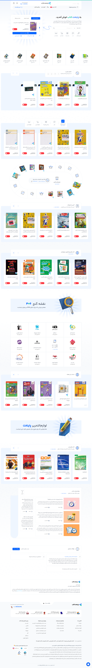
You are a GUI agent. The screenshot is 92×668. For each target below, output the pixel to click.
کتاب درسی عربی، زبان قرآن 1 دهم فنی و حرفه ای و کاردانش (29, 148)
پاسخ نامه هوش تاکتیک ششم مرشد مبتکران (64, 278)
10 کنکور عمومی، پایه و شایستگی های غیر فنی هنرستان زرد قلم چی (64, 148)
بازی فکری (59, 61)
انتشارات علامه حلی (19, 362)
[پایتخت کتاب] (46, 3)
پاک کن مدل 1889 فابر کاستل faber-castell (30, 99)
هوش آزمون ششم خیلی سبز (41, 633)
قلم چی (27, 626)
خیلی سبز (72, 362)
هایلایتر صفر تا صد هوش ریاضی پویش (29, 278)
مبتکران (27, 628)
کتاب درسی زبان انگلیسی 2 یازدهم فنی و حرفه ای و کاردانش (12, 148)
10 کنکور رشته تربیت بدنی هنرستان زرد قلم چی (80, 148)
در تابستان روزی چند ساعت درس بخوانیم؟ (55, 499)
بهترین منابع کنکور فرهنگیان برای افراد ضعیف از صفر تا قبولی (27, 500)
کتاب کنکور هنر (45, 641)
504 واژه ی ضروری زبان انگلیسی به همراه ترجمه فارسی (46, 473)
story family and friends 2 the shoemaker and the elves (29, 473)
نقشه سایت (62, 630)
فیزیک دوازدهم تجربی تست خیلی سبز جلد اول (46, 399)
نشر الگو (54, 333)
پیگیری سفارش (37, 7)
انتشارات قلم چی (19, 333)
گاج (27, 633)
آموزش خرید (43, 7)
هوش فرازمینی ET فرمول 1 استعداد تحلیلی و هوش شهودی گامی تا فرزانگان (80, 278)
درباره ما (80, 623)
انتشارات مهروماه (37, 333)
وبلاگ (48, 7)
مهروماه (27, 630)
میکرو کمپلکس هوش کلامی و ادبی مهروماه (46, 278)
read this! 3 (85, 472)
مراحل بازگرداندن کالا (60, 623)
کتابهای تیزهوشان (6, 61)
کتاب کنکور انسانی (59, 641)
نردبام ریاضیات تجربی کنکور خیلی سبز (46, 99)
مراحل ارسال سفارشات (60, 628)
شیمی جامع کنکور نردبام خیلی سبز (80, 399)
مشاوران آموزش (55, 362)
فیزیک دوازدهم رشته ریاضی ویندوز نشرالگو (11, 399)
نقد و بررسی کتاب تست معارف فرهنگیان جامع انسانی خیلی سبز (27, 517)
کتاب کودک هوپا (46, 61)
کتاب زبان (72, 61)
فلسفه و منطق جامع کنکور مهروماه (65, 399)
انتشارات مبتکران (72, 348)
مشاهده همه (63, 125)
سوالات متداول (78, 626)
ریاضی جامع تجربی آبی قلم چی (41, 628)
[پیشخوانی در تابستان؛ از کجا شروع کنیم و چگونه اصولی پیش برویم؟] (71, 517)
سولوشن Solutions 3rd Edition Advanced (64, 473)
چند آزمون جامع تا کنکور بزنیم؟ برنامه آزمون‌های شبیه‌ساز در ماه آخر (51, 526)
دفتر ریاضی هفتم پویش (82, 98)
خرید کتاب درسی (19, 590)
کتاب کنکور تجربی (52, 641)
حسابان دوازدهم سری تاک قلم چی (63, 230)
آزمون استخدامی (20, 61)
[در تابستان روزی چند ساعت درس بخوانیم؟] (71, 503)
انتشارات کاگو (19, 348)
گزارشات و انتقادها (78, 628)
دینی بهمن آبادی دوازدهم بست (64, 98)
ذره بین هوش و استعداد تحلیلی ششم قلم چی (81, 231)
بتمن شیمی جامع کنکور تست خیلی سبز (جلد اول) (29, 399)
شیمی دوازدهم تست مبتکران (41, 630)
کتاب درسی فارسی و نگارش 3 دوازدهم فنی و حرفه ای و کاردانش (46, 148)
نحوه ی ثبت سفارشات (60, 626)
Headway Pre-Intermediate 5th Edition (12, 473)
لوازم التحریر (85, 61)
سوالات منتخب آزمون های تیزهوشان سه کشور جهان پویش (12, 231)
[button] (39, 24)
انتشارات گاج (72, 333)
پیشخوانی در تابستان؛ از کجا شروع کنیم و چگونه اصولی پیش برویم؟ (50, 513)
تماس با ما (79, 630)
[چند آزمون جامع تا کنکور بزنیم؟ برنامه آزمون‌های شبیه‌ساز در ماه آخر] (71, 530)
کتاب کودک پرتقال (33, 61)
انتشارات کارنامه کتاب (37, 348)
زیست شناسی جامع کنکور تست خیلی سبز (39, 623)
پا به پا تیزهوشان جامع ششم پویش (13, 278)
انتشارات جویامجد (37, 362)
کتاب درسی (54, 7)
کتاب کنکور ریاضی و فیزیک (68, 641)
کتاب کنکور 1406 (39, 641)
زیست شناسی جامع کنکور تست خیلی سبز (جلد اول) (21, 23)
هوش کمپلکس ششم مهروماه (40, 626)
